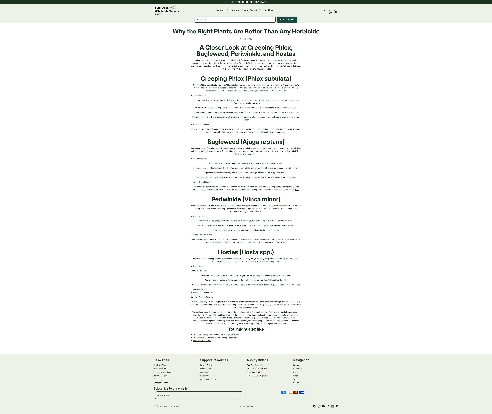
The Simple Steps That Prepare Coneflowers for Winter (216, 335)
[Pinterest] (336, 406)
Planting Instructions (162, 372)
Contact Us (205, 375)
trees (297, 189)
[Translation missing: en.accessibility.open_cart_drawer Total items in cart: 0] (335, 10)
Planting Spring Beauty (202, 340)
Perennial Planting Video (257, 369)
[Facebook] (314, 406)
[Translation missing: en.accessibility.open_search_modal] (324, 10)
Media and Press (161, 383)
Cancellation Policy (208, 379)
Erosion (296, 365)
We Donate (158, 379)
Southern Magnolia (198, 271)
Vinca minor (261, 199)
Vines (295, 375)
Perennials (297, 369)
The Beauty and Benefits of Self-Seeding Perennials (215, 338)
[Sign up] (241, 395)
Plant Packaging (160, 375)
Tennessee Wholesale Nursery (170, 406)
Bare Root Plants (160, 369)
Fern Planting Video (255, 372)
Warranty (204, 372)
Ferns (295, 372)
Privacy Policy (206, 365)
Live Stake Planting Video (257, 375)
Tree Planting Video (255, 365)
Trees (295, 379)
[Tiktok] (327, 406)
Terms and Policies (246, 406)
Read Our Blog (160, 365)
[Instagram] (318, 406)
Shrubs (296, 383)
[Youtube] (323, 406)
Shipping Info (205, 369)
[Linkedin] (332, 406)
